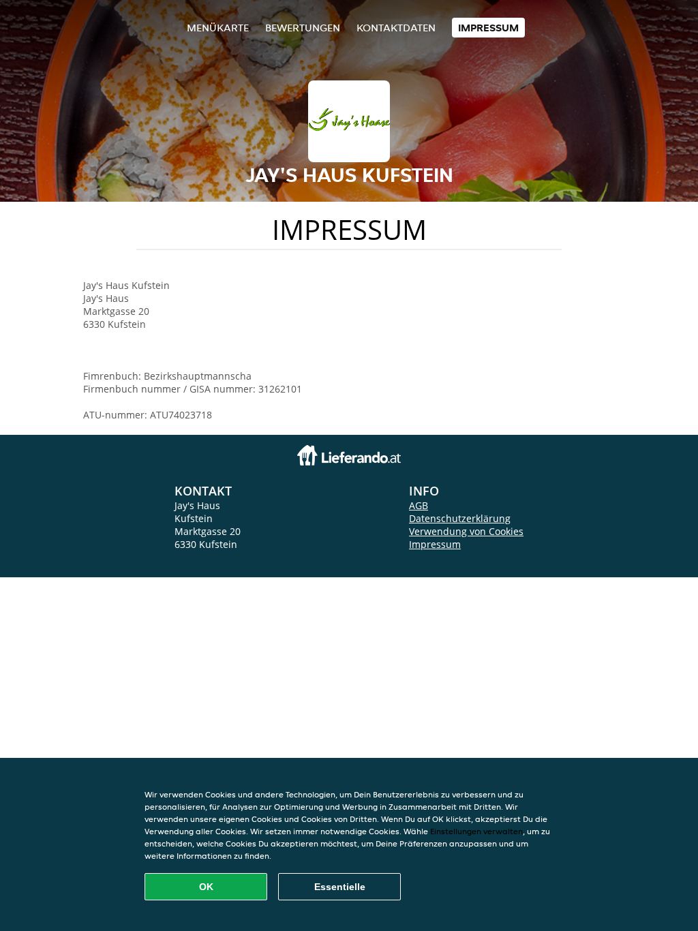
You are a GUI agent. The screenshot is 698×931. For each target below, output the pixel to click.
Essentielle (339, 886)
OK (206, 886)
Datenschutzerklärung (460, 518)
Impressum (488, 27)
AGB (418, 505)
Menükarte (218, 27)
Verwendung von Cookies (466, 531)
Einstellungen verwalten (476, 831)
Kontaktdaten (396, 27)
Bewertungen (302, 27)
